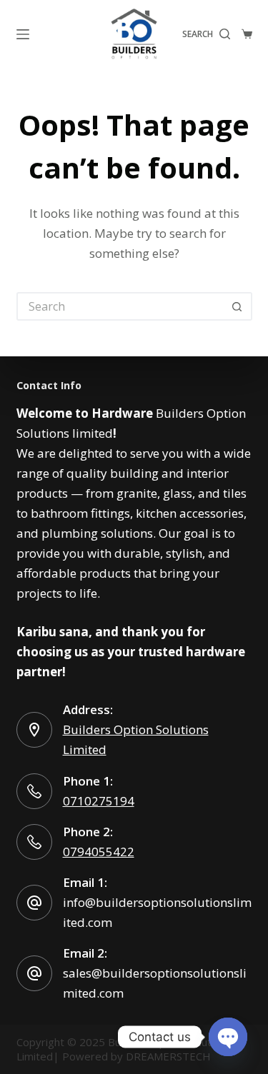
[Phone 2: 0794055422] (34, 842)
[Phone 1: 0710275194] (34, 791)
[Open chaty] (228, 1037)
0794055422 (98, 851)
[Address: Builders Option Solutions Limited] (34, 730)
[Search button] (238, 306)
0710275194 (98, 801)
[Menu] (22, 34)
